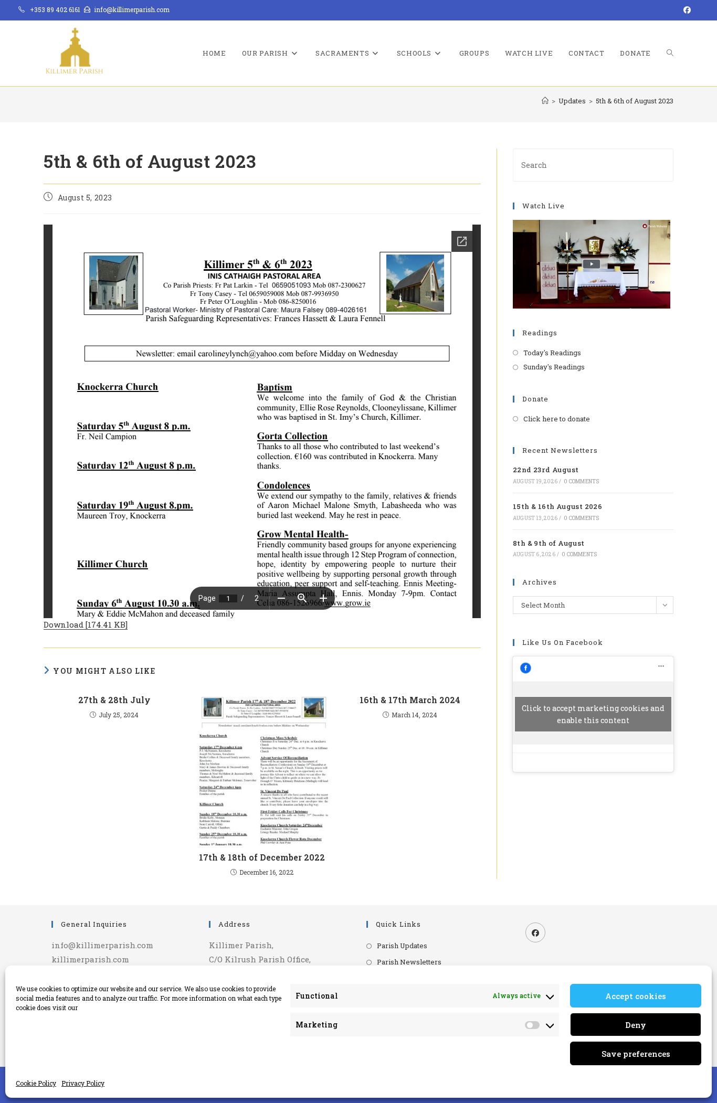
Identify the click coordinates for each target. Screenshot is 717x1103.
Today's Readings (552, 352)
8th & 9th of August (549, 543)
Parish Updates (402, 945)
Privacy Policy (82, 1083)
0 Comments (581, 481)
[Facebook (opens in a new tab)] (685, 10)
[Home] (545, 100)
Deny (635, 1025)
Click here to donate (556, 418)
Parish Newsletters (409, 962)
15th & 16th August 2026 (557, 506)
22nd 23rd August (545, 469)
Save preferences (636, 1053)
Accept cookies (635, 996)
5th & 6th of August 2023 (634, 100)
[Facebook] (535, 932)
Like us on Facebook (562, 642)
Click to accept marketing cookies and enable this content (593, 714)
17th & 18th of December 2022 (262, 857)
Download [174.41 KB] (86, 624)
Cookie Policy (36, 1083)
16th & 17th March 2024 (410, 699)
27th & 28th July (114, 699)
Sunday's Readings (554, 367)
